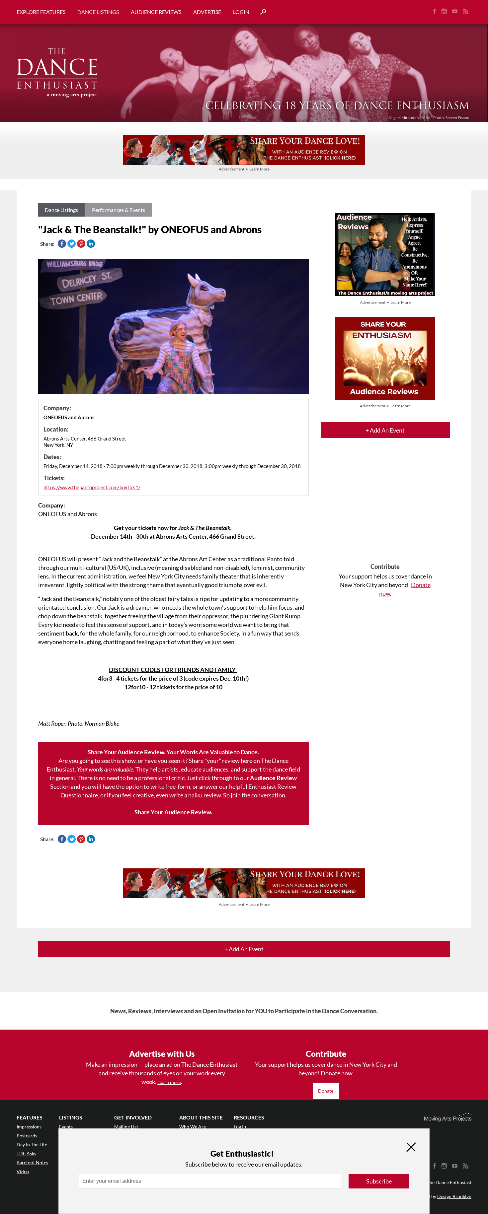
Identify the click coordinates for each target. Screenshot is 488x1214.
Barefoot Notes (32, 1162)
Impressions (29, 1126)
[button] (260, 12)
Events (66, 1126)
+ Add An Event (385, 430)
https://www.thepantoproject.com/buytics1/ (91, 487)
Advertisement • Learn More (244, 169)
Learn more (169, 1082)
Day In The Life (32, 1144)
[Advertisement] (385, 506)
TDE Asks (26, 1153)
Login (241, 12)
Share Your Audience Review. (173, 812)
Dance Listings (98, 12)
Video (23, 1171)
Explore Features (41, 12)
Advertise (207, 12)
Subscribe (379, 1181)
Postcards (27, 1135)
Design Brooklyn (454, 1196)
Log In (240, 1126)
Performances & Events (118, 210)
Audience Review (273, 777)
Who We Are (192, 1126)
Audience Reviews (156, 12)
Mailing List (126, 1126)
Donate (326, 1091)
